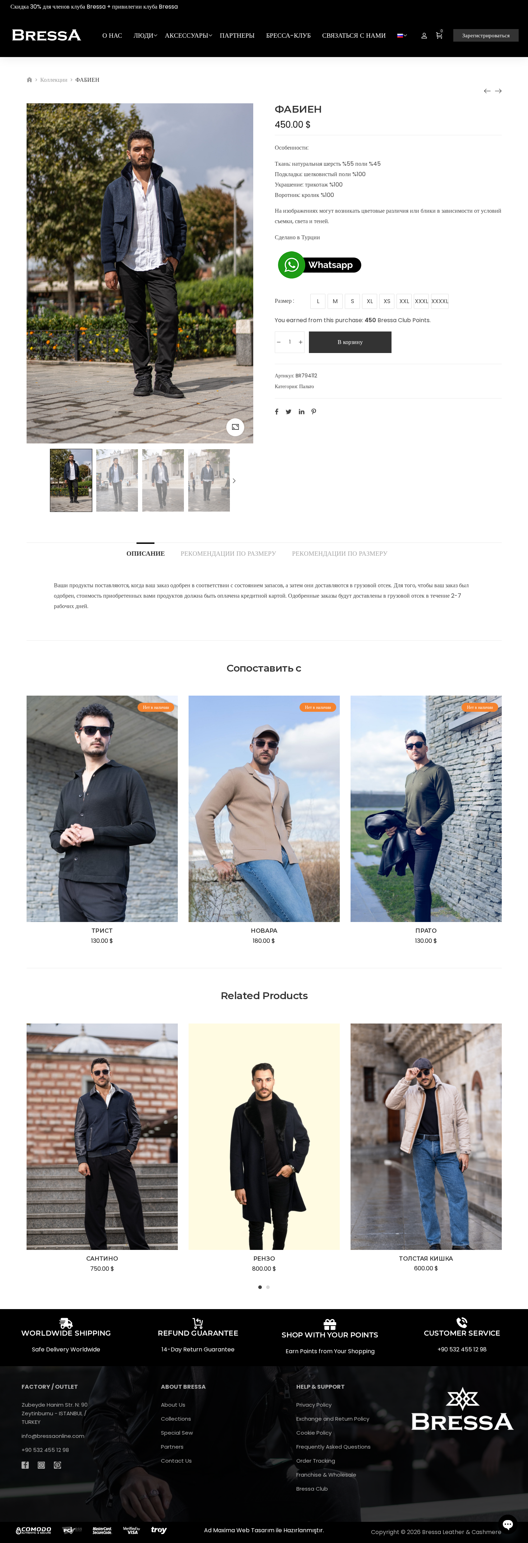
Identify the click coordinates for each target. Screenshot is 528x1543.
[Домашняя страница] (29, 80)
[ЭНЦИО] (487, 91)
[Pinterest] (57, 1465)
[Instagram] (41, 1465)
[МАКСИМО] (498, 91)
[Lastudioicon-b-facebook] (25, 1465)
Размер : (284, 301)
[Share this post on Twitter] (289, 411)
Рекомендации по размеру (228, 553)
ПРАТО (425, 930)
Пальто (306, 386)
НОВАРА (264, 930)
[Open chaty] (508, 1524)
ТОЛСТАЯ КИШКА (426, 1258)
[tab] (145, 550)
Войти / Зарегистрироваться (424, 35)
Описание (145, 553)
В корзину (350, 342)
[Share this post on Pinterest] (313, 411)
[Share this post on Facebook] (276, 411)
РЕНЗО (264, 1258)
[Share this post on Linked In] (301, 411)
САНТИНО (102, 1258)
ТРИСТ (102, 930)
